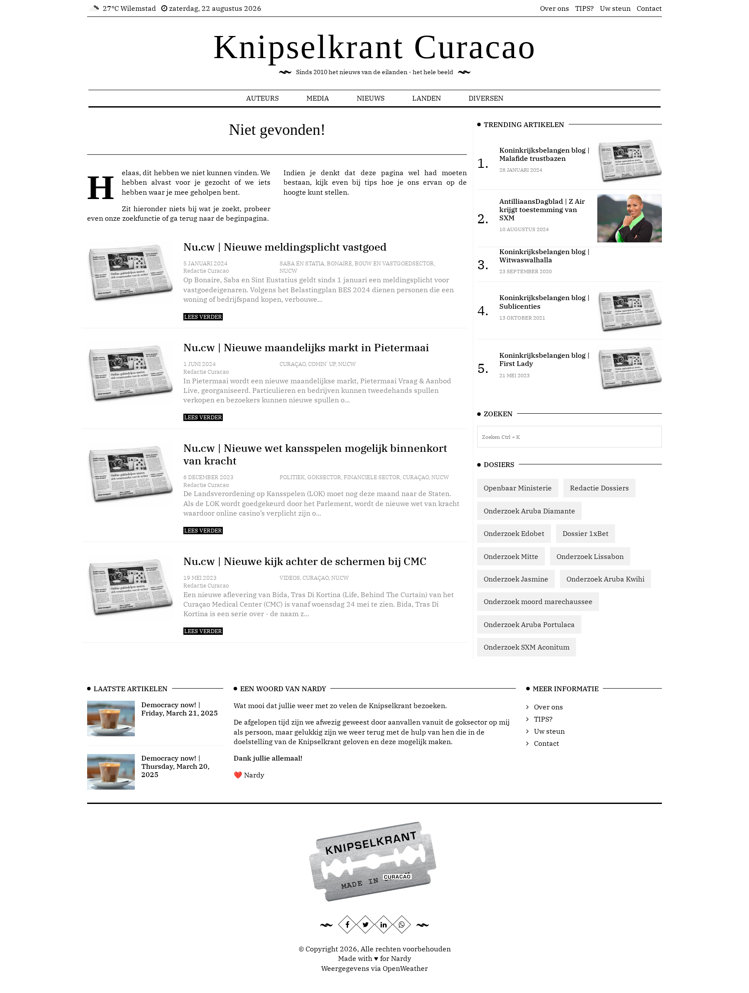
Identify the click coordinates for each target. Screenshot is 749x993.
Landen (426, 98)
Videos (290, 577)
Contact (649, 8)
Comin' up (321, 364)
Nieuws (370, 98)
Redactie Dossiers (599, 487)
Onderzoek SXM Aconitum (527, 647)
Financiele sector (372, 477)
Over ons (554, 8)
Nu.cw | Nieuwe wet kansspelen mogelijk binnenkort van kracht (315, 454)
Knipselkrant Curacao (374, 46)
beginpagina (246, 218)
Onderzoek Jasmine (516, 579)
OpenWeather (405, 968)
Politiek (292, 477)
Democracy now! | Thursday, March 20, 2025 (175, 766)
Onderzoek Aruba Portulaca (529, 624)
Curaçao (293, 364)
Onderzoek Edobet (514, 533)
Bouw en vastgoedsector (394, 263)
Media (317, 98)
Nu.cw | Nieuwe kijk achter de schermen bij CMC (305, 561)
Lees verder (203, 316)
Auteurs (262, 98)
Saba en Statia (302, 263)
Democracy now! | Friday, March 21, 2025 (179, 708)
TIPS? (584, 8)
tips (371, 182)
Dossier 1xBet (586, 533)
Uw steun (615, 8)
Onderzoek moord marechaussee (538, 601)
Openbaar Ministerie (518, 487)
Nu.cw (288, 270)
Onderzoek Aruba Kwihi (606, 579)
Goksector (324, 477)
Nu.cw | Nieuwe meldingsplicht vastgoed (285, 247)
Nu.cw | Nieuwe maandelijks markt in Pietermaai (306, 347)
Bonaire (339, 263)
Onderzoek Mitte (511, 556)
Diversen (486, 98)
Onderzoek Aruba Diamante (529, 510)
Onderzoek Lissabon (590, 556)
